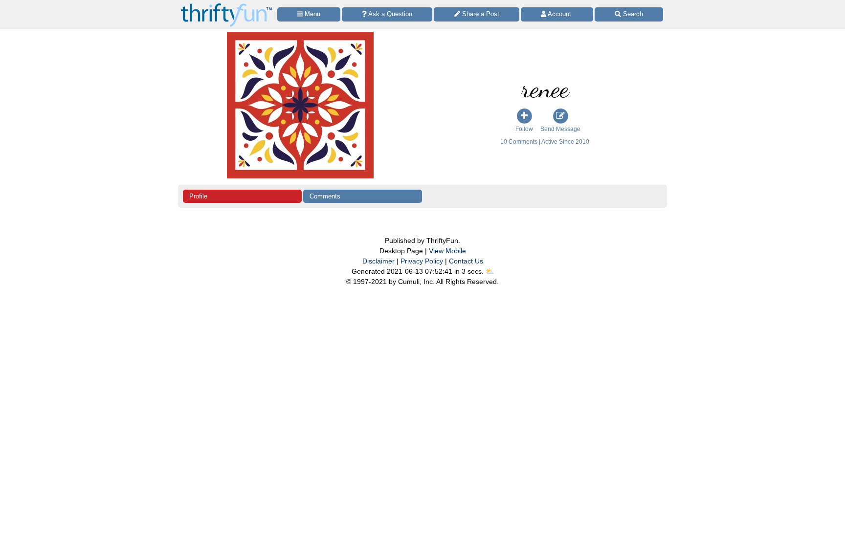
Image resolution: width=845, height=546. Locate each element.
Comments (325, 196)
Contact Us (466, 261)
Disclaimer (378, 261)
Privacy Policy (421, 261)
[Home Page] (226, 5)
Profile (198, 196)
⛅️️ (490, 271)
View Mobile (447, 251)
